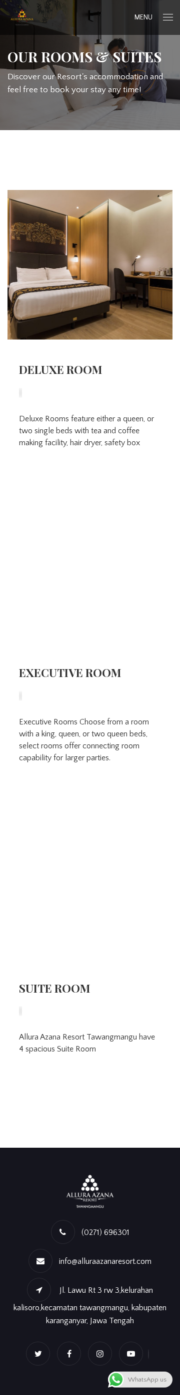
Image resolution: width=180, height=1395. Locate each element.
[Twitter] (40, 1354)
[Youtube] (133, 1354)
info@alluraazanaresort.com (105, 1261)
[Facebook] (71, 1354)
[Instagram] (102, 1354)
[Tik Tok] (151, 1354)
